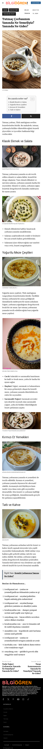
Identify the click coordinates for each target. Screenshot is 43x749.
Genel (5, 10)
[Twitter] (8, 699)
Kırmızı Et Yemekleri (17, 107)
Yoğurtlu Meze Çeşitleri (18, 105)
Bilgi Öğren (27, 11)
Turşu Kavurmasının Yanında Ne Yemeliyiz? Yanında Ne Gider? (32, 669)
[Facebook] (3, 699)
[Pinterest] (13, 699)
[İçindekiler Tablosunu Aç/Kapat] (31, 99)
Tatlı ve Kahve (15, 110)
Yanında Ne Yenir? (9, 13)
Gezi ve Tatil (14, 10)
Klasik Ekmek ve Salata (18, 102)
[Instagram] (23, 699)
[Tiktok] (28, 699)
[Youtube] (18, 699)
